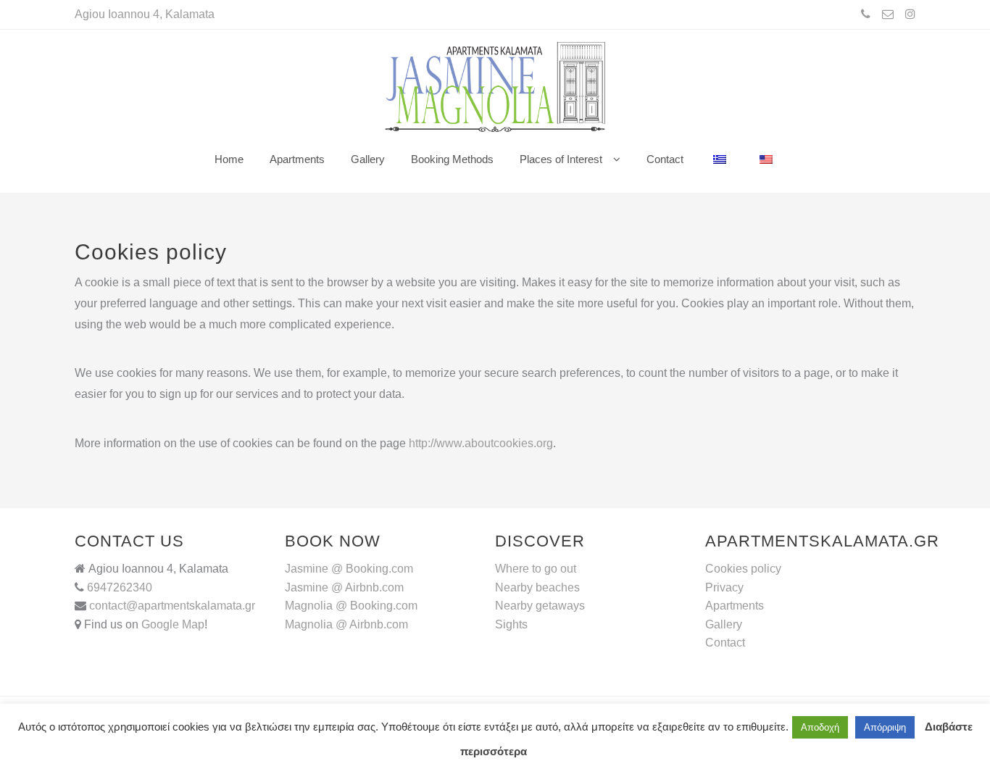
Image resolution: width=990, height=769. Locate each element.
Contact (725, 642)
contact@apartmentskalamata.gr (172, 605)
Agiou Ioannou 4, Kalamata (145, 14)
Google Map (172, 624)
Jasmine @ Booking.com (349, 568)
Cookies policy (743, 568)
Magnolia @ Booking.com (351, 605)
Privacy (724, 587)
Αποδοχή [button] (820, 727)
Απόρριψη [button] (885, 727)
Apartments (734, 605)
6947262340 (118, 587)
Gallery (723, 624)
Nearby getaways (540, 605)
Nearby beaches (537, 587)
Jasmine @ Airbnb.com (344, 587)
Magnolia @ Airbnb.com (346, 624)
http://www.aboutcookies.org (481, 443)
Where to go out (535, 568)
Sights (511, 624)
